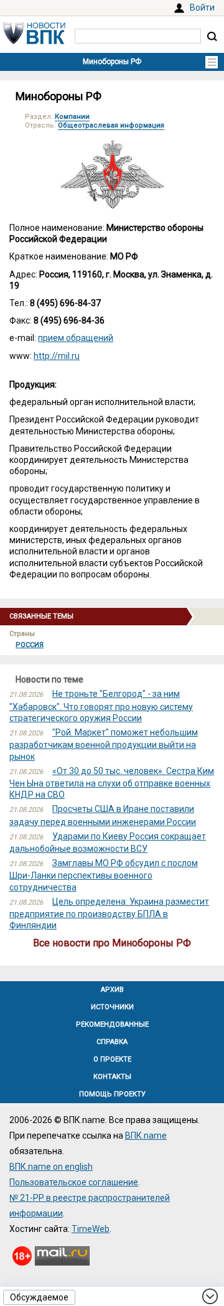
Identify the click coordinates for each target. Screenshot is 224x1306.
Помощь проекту (112, 1094)
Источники (112, 1007)
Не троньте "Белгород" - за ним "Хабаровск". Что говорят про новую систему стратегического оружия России (101, 705)
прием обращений (75, 338)
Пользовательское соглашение (73, 1182)
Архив (112, 990)
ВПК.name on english (51, 1167)
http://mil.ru (57, 356)
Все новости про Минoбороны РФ (112, 943)
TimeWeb (91, 1229)
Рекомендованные (112, 1024)
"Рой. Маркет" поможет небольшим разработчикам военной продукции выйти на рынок (103, 744)
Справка (112, 1042)
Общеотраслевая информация (111, 125)
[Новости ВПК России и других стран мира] (34, 41)
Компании (72, 117)
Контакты (112, 1077)
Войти (202, 7)
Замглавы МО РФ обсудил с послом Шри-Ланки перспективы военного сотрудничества (103, 875)
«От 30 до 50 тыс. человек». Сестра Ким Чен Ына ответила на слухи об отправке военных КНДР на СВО (111, 783)
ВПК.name (146, 1135)
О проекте (112, 1059)
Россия (30, 645)
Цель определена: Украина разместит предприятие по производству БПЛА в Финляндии (109, 913)
